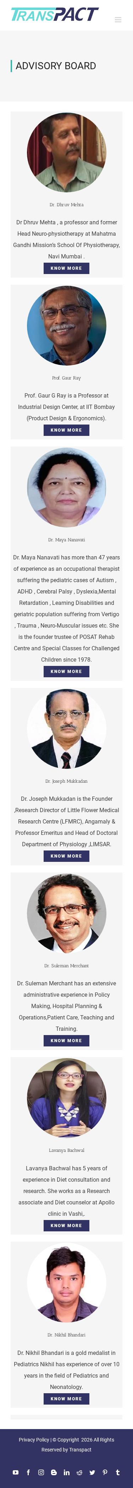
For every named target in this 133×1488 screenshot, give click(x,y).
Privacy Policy (34, 1440)
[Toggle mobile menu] (118, 19)
